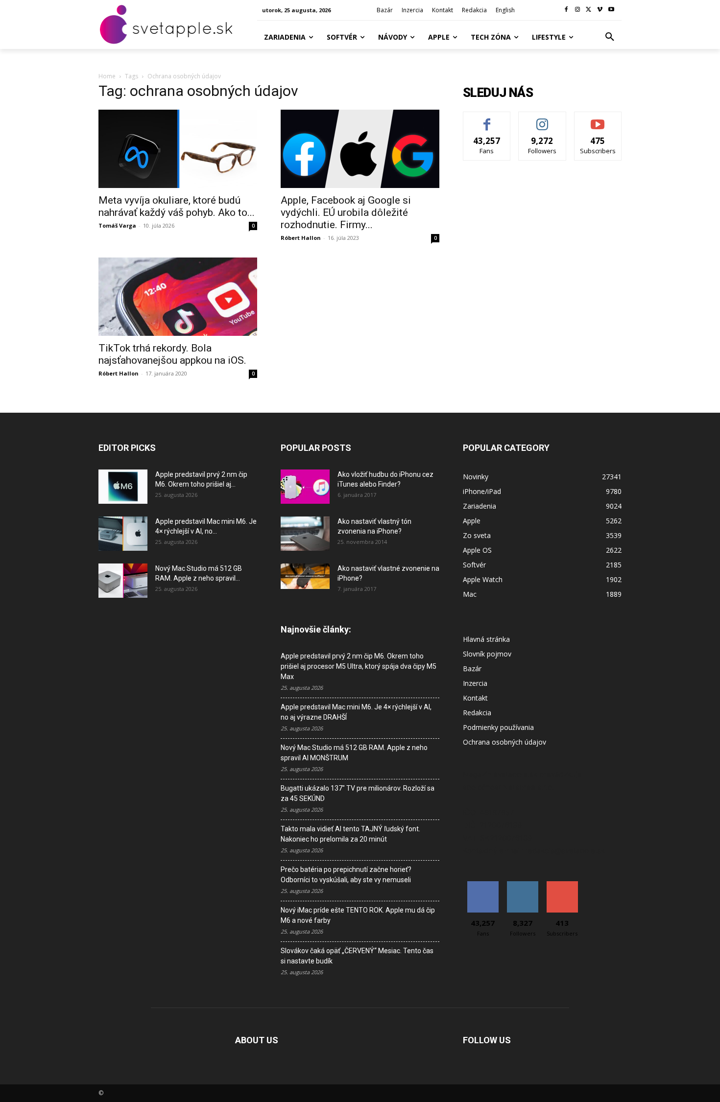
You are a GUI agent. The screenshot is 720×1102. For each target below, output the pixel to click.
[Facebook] (566, 10)
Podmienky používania (498, 727)
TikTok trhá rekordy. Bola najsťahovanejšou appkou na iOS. (172, 354)
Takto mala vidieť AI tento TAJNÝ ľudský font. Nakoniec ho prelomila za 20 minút (350, 834)
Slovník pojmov (487, 653)
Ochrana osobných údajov (504, 742)
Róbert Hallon (301, 237)
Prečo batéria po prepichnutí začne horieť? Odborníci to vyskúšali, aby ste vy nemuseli (346, 875)
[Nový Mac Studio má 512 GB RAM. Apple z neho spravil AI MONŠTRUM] (122, 580)
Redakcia (477, 712)
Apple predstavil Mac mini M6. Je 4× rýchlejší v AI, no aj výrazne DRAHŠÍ (356, 712)
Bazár (472, 668)
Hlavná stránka (486, 639)
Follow (542, 119)
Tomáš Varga (117, 225)
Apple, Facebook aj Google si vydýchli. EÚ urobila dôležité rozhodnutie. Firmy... (346, 212)
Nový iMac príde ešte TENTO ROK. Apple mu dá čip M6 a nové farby (358, 915)
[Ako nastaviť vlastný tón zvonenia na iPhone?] (305, 533)
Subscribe (598, 119)
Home (107, 76)
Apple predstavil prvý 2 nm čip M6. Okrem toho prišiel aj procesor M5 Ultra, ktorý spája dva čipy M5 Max (358, 666)
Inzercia (475, 683)
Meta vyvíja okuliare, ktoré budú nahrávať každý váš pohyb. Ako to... (176, 206)
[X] (589, 10)
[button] (610, 37)
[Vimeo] (599, 10)
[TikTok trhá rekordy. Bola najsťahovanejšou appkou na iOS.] (177, 297)
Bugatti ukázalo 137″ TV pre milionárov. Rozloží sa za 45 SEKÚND (357, 793)
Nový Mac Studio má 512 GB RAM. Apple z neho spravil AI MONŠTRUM (354, 753)
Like (487, 119)
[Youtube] (611, 10)
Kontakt (475, 698)
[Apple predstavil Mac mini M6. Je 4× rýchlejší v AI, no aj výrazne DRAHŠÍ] (122, 533)
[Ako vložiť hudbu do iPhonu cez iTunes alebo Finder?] (305, 486)
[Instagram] (577, 10)
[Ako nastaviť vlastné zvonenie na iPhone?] (305, 576)
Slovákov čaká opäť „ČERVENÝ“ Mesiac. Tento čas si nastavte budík (357, 956)
